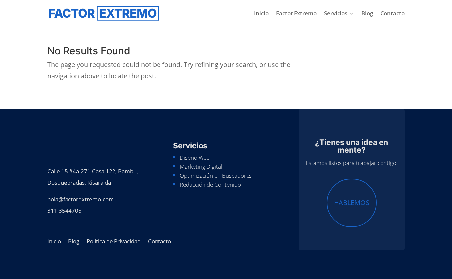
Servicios (335, 14)
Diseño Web (195, 157)
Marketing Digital (201, 166)
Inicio (261, 14)
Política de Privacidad (114, 240)
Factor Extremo (296, 14)
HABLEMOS (351, 202)
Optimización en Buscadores (216, 175)
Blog (367, 14)
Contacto (392, 14)
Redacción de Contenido (210, 184)
